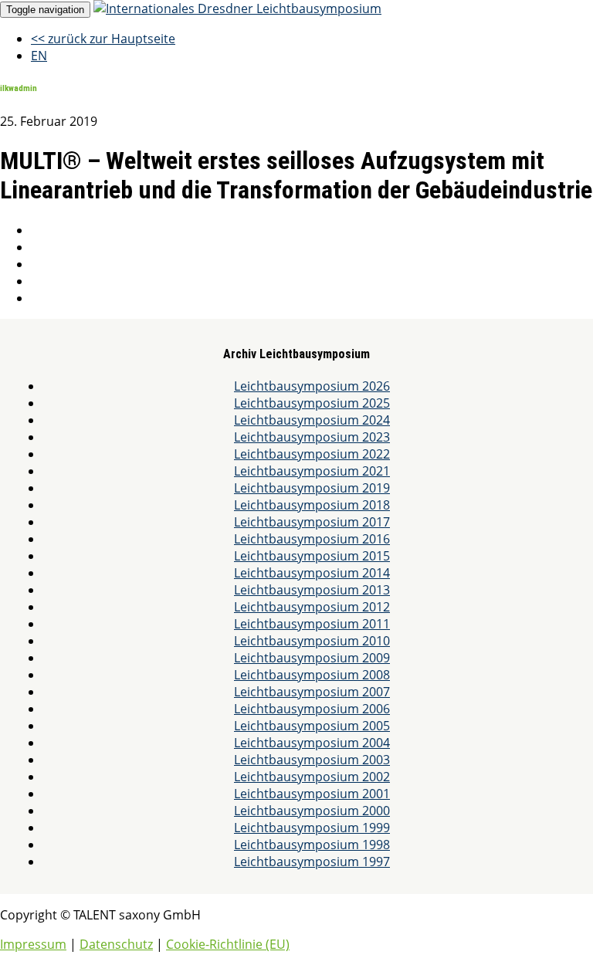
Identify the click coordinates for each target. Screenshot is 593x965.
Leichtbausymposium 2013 (312, 589)
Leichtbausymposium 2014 (312, 572)
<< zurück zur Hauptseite (103, 38)
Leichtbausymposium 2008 (312, 674)
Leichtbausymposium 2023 (312, 436)
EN (39, 55)
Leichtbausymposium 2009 (312, 657)
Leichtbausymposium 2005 (312, 725)
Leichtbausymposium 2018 (312, 504)
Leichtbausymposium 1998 (312, 844)
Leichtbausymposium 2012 (312, 606)
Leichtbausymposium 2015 (312, 555)
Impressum (33, 944)
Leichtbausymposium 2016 (312, 538)
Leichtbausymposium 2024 (312, 419)
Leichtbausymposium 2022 (312, 453)
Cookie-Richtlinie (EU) (228, 944)
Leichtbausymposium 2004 (312, 742)
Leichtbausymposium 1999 (312, 827)
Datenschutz (116, 944)
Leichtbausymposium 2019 (312, 487)
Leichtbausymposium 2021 (312, 470)
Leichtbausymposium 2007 (312, 691)
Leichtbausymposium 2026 (312, 386)
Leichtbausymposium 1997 (312, 861)
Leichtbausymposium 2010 (312, 640)
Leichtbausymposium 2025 (312, 402)
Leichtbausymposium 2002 (312, 776)
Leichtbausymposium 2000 (312, 810)
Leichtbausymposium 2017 (312, 521)
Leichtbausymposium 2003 (312, 759)
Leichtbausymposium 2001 (312, 793)
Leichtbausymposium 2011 (312, 623)
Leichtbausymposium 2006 (312, 708)
